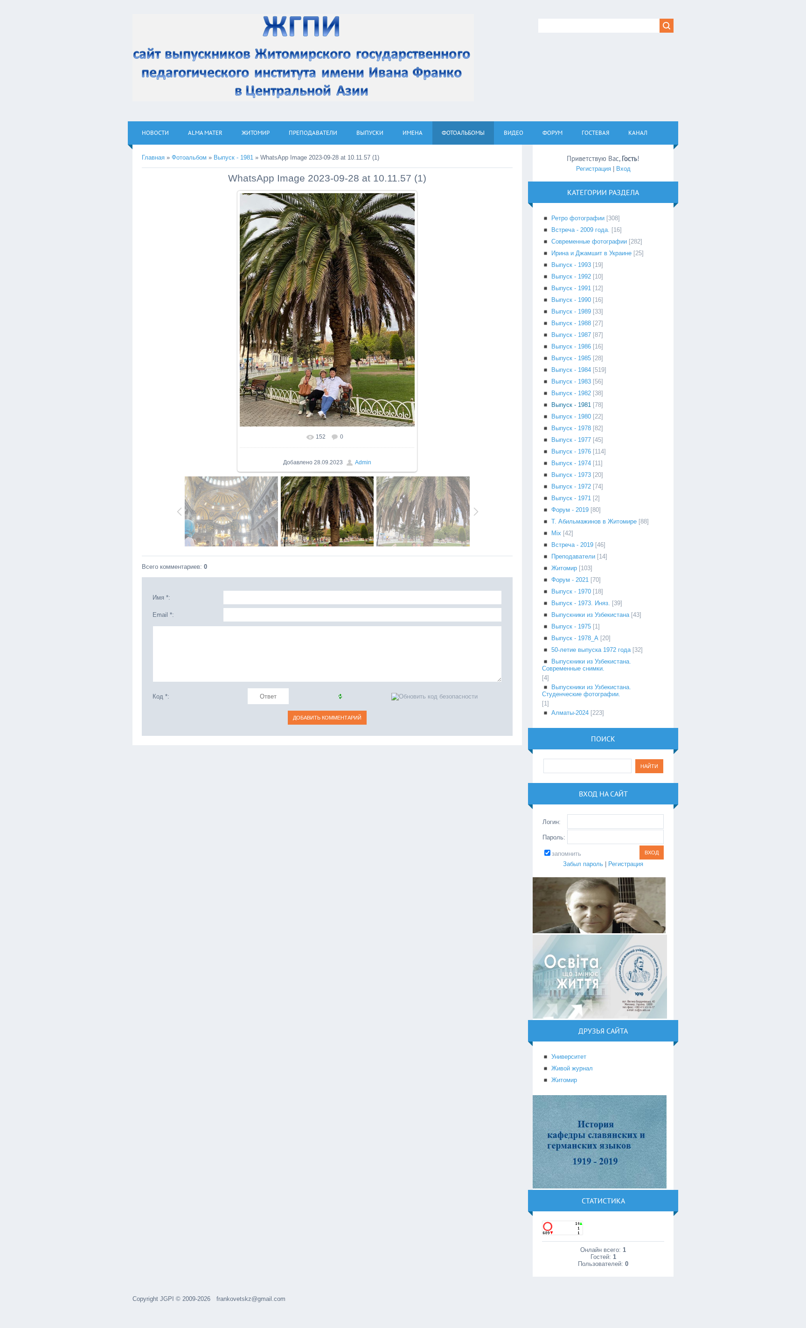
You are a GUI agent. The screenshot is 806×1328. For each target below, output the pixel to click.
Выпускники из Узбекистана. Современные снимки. (586, 665)
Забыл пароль (583, 863)
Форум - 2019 (570, 509)
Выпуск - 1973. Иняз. (580, 603)
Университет (568, 1056)
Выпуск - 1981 (233, 157)
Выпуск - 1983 (571, 381)
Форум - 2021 (570, 579)
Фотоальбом (189, 157)
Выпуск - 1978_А (574, 638)
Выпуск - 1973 (571, 474)
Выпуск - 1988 (571, 323)
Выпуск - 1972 (571, 486)
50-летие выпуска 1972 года (591, 649)
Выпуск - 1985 (571, 358)
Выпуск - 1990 (571, 299)
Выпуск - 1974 (571, 463)
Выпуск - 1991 (571, 288)
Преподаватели (573, 556)
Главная (153, 157)
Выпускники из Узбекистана (590, 614)
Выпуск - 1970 (571, 591)
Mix (556, 533)
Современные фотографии (589, 241)
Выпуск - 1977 (571, 439)
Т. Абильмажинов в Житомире (594, 521)
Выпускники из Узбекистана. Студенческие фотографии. (586, 691)
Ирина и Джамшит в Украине (591, 253)
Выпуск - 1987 (571, 334)
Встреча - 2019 (572, 544)
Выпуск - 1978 (571, 428)
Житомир (564, 568)
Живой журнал (572, 1068)
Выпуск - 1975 (571, 626)
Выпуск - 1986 (571, 346)
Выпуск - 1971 (571, 498)
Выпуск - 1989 (571, 311)
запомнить (566, 853)
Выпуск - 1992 (571, 276)
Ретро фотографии (577, 218)
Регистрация (593, 168)
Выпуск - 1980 (571, 416)
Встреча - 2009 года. (580, 229)
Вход (623, 168)
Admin (363, 462)
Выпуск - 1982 (571, 393)
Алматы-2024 (570, 712)
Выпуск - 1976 (571, 451)
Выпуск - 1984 (571, 369)
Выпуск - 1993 (571, 264)
